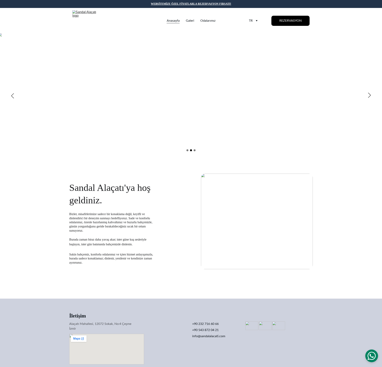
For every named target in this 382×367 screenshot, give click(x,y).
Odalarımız (207, 20)
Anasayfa (173, 20)
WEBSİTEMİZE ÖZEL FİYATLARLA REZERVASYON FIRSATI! (191, 3)
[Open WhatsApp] (371, 356)
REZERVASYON (290, 20)
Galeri (190, 20)
